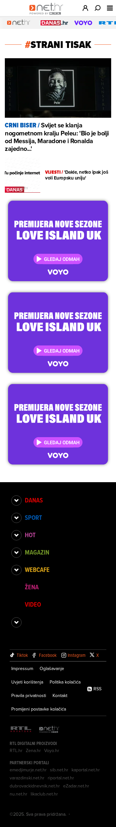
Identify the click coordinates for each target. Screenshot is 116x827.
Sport (33, 517)
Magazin (37, 552)
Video (33, 604)
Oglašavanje (52, 668)
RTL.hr (16, 750)
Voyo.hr (51, 750)
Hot (30, 534)
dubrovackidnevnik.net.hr (35, 786)
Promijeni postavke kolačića (38, 709)
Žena (32, 587)
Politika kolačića (65, 682)
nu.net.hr (18, 794)
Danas (34, 500)
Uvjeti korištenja (27, 682)
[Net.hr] (49, 730)
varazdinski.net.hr (27, 778)
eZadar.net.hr (76, 786)
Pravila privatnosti (28, 695)
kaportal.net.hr (86, 770)
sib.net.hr (59, 770)
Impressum (22, 668)
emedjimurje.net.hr (28, 770)
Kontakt (60, 695)
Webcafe (37, 569)
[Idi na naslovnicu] (47, 15)
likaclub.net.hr (44, 794)
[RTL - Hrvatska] (21, 730)
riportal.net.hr (61, 778)
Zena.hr (33, 750)
